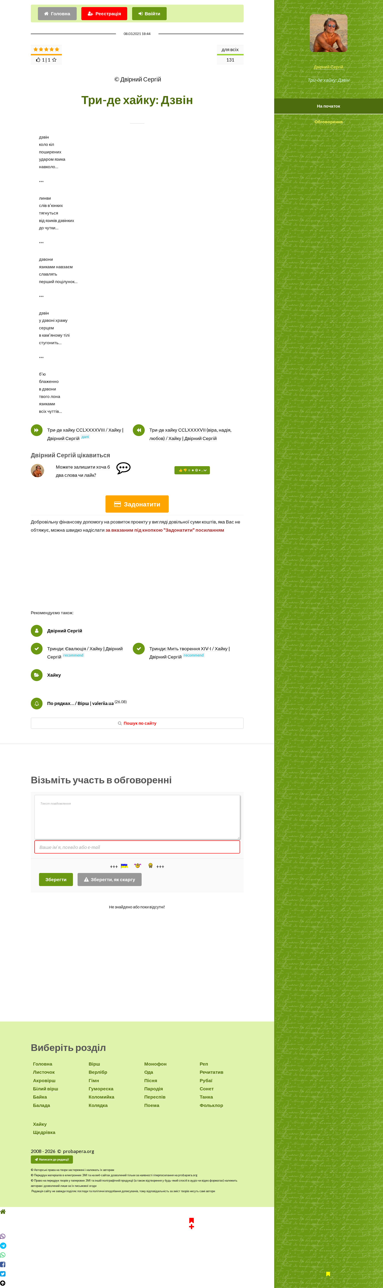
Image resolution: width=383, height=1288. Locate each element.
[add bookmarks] (191, 1223)
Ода (148, 1072)
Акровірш (44, 1080)
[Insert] (124, 865)
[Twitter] (191, 1273)
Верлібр (98, 1072)
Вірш (94, 1064)
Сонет (207, 1088)
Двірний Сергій (328, 66)
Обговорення (329, 121)
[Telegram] (191, 1245)
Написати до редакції (54, 1159)
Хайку (54, 675)
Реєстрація (108, 13)
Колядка (98, 1105)
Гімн (94, 1080)
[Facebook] (191, 1264)
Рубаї (206, 1080)
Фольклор (211, 1105)
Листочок (44, 1072)
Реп (204, 1064)
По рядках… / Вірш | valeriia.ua (80, 703)
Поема (151, 1105)
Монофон (155, 1064)
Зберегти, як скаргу (113, 879)
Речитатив (211, 1072)
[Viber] (191, 1236)
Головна (60, 13)
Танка (206, 1097)
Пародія (153, 1088)
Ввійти (152, 13)
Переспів (155, 1097)
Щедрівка (44, 1132)
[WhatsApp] (191, 1255)
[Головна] (191, 1211)
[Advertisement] (137, 578)
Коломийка (101, 1097)
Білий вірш (45, 1088)
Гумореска (101, 1088)
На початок (328, 106)
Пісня (150, 1080)
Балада (41, 1105)
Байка (40, 1097)
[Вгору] (191, 1283)
